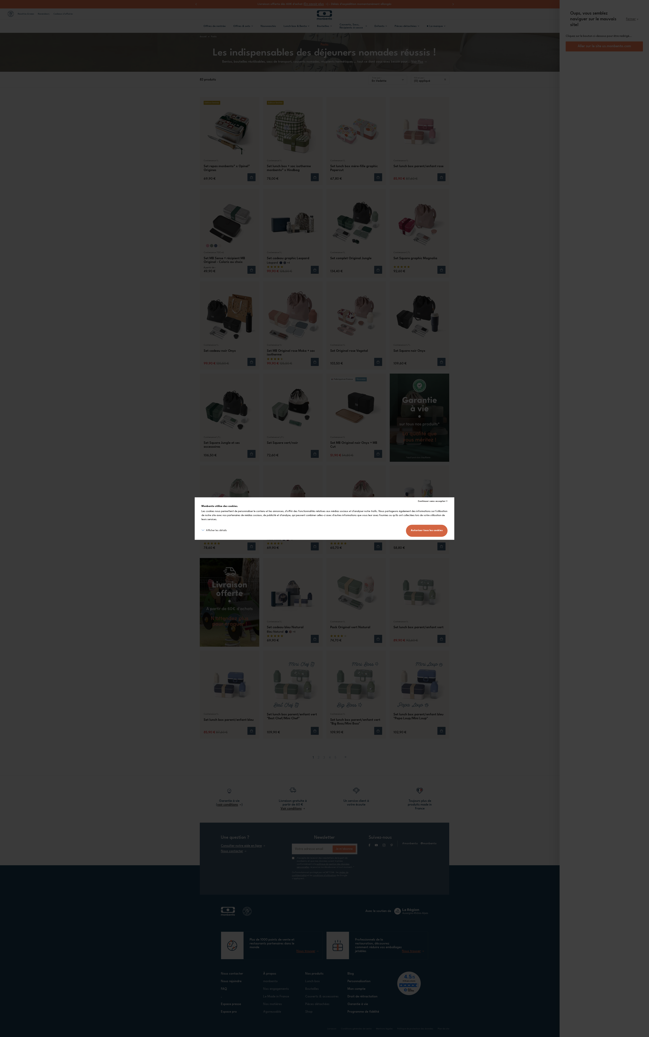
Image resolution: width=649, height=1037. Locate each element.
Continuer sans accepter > (433, 501)
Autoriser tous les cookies (427, 530)
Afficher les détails (216, 530)
